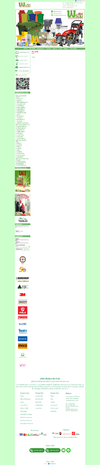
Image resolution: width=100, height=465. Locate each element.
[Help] (21, 231)
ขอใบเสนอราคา (40, 48)
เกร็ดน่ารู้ (54, 48)
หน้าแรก (26, 48)
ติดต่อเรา (66, 48)
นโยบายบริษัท (73, 48)
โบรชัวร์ (60, 48)
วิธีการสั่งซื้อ (32, 48)
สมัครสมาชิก (26, 250)
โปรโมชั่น (48, 48)
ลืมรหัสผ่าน (26, 248)
